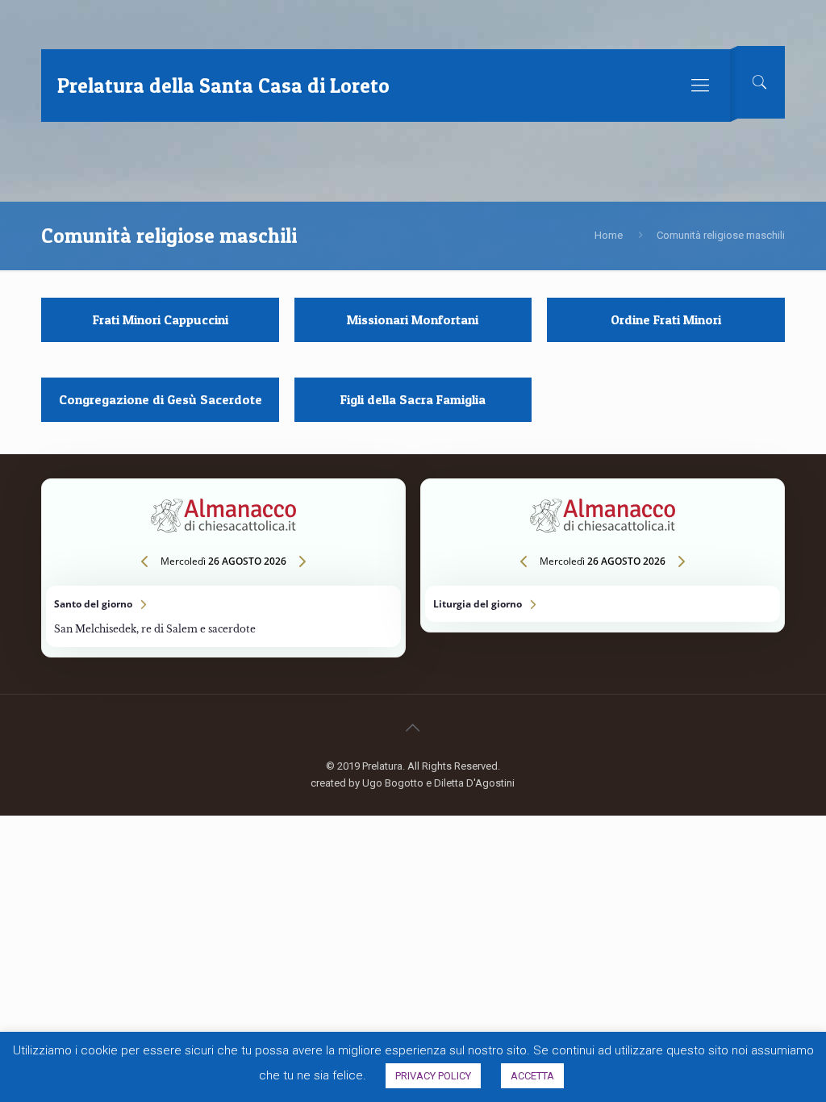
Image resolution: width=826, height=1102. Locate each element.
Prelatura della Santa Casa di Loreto (223, 85)
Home (608, 235)
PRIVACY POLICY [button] (433, 1076)
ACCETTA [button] (532, 1076)
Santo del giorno (223, 616)
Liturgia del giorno (602, 604)
